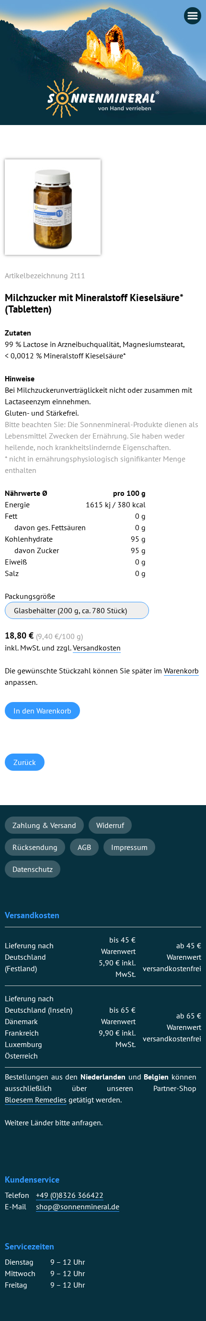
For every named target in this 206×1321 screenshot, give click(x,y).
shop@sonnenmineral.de (77, 1206)
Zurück (24, 762)
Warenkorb (181, 670)
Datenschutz (32, 869)
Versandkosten (97, 647)
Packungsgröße (30, 596)
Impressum (129, 847)
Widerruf (110, 825)
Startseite (103, 98)
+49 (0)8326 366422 (69, 1195)
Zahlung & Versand (44, 825)
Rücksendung (34, 847)
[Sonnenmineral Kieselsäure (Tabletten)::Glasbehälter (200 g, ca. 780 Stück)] (53, 252)
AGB (84, 847)
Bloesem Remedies (36, 1099)
